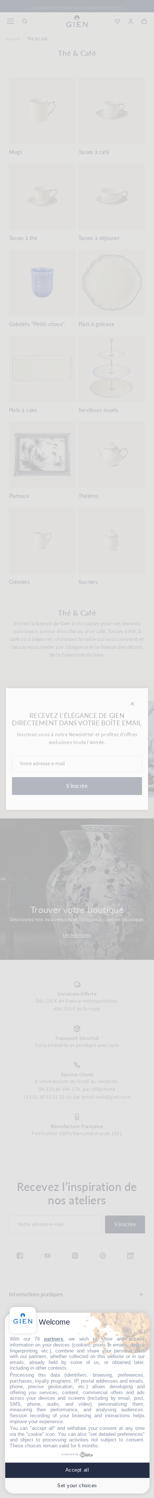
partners (53, 1339)
